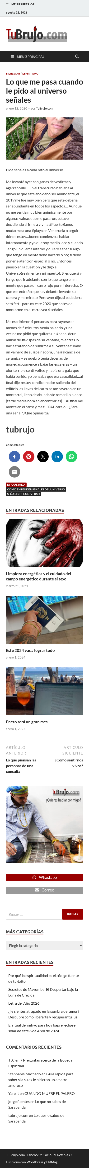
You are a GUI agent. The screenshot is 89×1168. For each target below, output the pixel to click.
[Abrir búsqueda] (77, 56)
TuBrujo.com (44, 108)
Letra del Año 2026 (23, 1003)
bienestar (13, 73)
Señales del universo (23, 494)
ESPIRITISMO (30, 73)
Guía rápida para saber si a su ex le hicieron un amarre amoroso (40, 1079)
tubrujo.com (18, 1115)
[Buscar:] (44, 914)
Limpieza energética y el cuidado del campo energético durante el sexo (38, 576)
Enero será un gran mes (26, 721)
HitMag (51, 1162)
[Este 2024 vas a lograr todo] (44, 621)
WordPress (35, 1162)
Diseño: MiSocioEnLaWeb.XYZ (50, 1155)
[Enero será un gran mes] (44, 692)
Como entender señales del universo (36, 489)
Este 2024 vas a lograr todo (30, 650)
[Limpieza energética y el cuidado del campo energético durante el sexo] (44, 544)
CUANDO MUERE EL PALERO (49, 1093)
